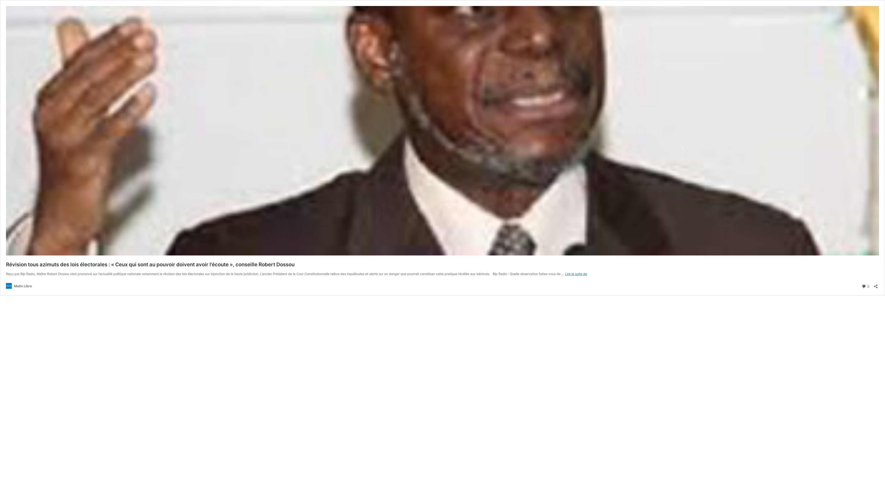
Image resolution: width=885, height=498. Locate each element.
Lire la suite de (576, 274)
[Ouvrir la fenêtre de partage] (876, 284)
